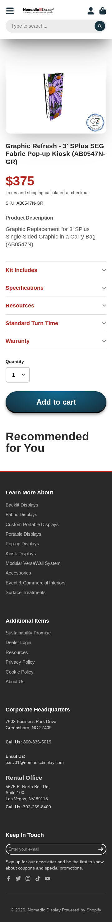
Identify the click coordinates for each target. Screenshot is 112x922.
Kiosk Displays (21, 553)
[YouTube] (47, 878)
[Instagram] (28, 878)
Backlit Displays (22, 504)
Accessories (18, 572)
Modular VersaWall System (33, 563)
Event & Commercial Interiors (36, 582)
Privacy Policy (20, 662)
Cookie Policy (20, 671)
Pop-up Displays (22, 543)
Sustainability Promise (28, 632)
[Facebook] (8, 878)
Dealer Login (18, 642)
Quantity (15, 361)
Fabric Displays (21, 514)
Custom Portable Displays (32, 524)
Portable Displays (23, 534)
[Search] (100, 26)
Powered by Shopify (81, 909)
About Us (15, 681)
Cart (102, 11)
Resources (17, 652)
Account (91, 11)
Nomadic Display (44, 909)
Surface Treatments (26, 592)
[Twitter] (18, 878)
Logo (38, 11)
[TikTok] (38, 878)
